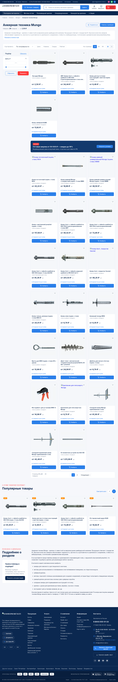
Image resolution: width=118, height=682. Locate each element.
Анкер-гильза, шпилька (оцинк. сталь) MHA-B (42, 317)
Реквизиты (63, 636)
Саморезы (31, 622)
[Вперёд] (114, 491)
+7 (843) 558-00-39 (8, 1)
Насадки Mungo (37, 76)
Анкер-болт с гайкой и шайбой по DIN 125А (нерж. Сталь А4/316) (43, 272)
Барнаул (79, 668)
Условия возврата (66, 633)
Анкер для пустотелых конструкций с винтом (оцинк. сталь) (100, 77)
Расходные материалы (11, 13)
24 (95, 46)
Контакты (75, 1)
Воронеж (64, 668)
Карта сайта (81, 629)
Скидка (54, 46)
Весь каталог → (33, 652)
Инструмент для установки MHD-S (44, 407)
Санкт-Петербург (20, 668)
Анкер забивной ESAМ (39, 122)
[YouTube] (103, 660)
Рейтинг (62, 46)
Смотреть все (101, 491)
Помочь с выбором (107, 25)
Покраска (47, 620)
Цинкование (48, 617)
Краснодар (41, 668)
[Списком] (111, 46)
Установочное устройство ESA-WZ (73, 452)
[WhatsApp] (112, 2)
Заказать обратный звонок (105, 648)
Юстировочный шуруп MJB (99, 518)
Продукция (32, 614)
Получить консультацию (15, 578)
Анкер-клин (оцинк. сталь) (70, 316)
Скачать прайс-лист (106, 655)
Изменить (24, 1)
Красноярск (50, 668)
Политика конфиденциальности (98, 679)
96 (103, 46)
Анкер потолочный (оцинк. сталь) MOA (43, 180)
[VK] (107, 660)
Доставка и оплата (57, 1)
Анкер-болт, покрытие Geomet (100, 271)
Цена (38, 46)
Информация (82, 614)
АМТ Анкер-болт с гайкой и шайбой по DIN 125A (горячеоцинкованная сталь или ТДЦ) (72, 77)
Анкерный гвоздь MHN (97, 316)
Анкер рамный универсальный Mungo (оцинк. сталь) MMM (100, 180)
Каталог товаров (32, 7)
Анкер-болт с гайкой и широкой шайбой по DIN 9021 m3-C (72, 272)
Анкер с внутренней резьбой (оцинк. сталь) (41, 225)
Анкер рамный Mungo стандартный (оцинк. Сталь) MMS (72, 180)
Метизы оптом (29, 13)
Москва (57, 668)
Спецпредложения (61, 13)
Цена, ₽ (7, 58)
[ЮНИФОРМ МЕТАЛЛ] (10, 7)
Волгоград (72, 668)
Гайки (29, 620)
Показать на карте (110, 640)
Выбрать (45, 92)
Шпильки (30, 630)
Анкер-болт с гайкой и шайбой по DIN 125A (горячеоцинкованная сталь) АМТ (72, 226)
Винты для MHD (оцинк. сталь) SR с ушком (44, 362)
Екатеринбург (31, 668)
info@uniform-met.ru (99, 1)
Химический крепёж (34, 650)
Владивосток (88, 668)
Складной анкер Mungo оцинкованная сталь (98, 408)
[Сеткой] (108, 46)
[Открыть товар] (44, 62)
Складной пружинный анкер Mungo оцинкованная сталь (41, 453)
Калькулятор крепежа (78, 13)
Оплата (62, 628)
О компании (65, 614)
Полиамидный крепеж (44, 13)
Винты (30, 645)
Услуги (46, 614)
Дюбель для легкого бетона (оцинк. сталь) (99, 362)
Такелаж (30, 633)
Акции (92, 13)
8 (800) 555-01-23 (101, 622)
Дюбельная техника (34, 648)
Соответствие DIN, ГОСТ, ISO (79, 679)
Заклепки (30, 628)
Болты (30, 617)
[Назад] (109, 491)
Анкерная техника (33, 625)
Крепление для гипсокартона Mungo (71, 408)
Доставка (63, 625)
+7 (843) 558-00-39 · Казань (102, 625)
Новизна (46, 46)
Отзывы (62, 630)
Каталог (63, 617)
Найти (84, 7)
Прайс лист (64, 620)
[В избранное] (54, 53)
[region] (59, 516)
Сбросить (23, 53)
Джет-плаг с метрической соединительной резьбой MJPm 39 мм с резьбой (73, 362)
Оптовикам (68, 1)
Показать (23, 73)
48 (99, 46)
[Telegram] (115, 2)
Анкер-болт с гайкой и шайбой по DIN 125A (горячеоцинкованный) (101, 225)
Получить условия (105, 146)
